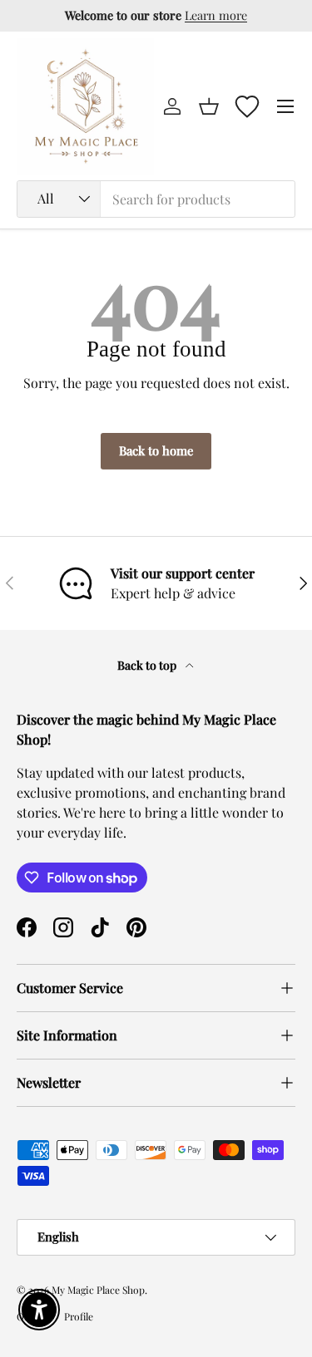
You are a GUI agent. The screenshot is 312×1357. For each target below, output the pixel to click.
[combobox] (156, 199)
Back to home (156, 450)
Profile (78, 1316)
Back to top (148, 665)
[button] (209, 106)
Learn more (216, 15)
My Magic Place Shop (98, 1289)
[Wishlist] (247, 106)
